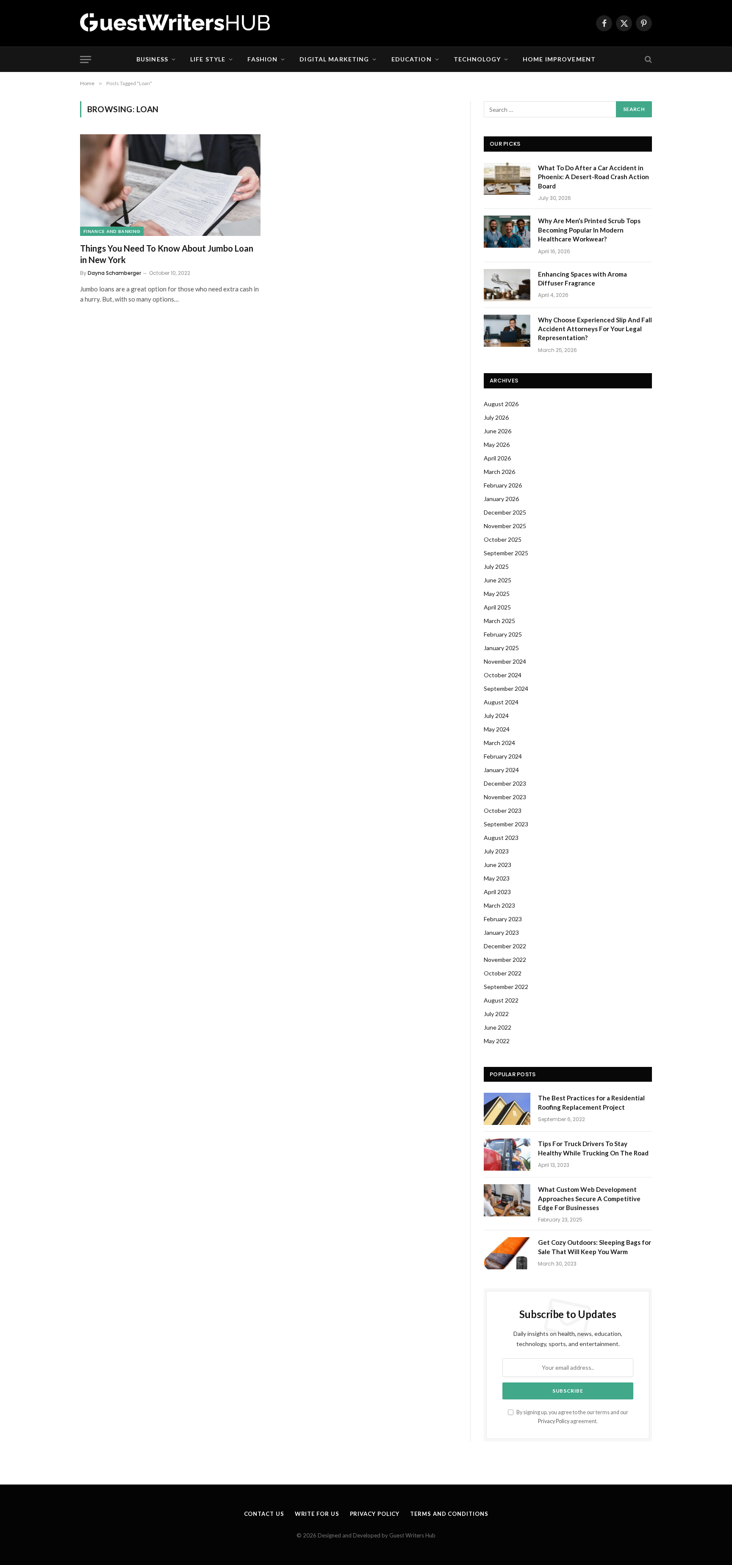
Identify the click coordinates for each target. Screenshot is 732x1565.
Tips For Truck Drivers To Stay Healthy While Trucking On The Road (593, 1148)
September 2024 (506, 688)
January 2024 (501, 769)
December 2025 (505, 512)
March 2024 (499, 742)
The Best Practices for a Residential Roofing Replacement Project (591, 1102)
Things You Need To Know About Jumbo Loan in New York (166, 254)
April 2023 (497, 891)
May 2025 (497, 593)
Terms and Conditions (449, 1513)
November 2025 (505, 525)
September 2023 (506, 824)
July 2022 (496, 1013)
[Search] (647, 59)
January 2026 (501, 498)
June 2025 (497, 580)
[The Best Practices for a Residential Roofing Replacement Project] (507, 1109)
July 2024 (496, 715)
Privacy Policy (553, 1421)
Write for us (317, 1513)
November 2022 (505, 959)
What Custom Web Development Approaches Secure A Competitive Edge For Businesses (589, 1198)
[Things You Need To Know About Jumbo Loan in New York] (170, 185)
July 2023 (496, 851)
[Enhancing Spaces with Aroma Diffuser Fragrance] (507, 285)
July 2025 (496, 566)
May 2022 (497, 1040)
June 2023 (497, 864)
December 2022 (505, 946)
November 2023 (505, 797)
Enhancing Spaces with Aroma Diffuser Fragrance (582, 278)
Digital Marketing (334, 59)
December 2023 (505, 783)
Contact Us (264, 1513)
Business (152, 59)
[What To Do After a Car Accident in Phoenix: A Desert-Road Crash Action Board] (507, 179)
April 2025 (497, 607)
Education (411, 59)
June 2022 (497, 1027)
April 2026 (497, 458)
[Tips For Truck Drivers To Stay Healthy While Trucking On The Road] (507, 1154)
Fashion (262, 59)
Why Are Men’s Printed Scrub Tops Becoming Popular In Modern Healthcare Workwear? (589, 230)
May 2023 (497, 878)
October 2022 (502, 973)
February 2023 (503, 918)
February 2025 (503, 634)
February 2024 (503, 756)
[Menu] (85, 59)
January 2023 (501, 932)
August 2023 (501, 837)
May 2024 (497, 729)
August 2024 (501, 702)
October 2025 (502, 539)
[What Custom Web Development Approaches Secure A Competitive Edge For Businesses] (507, 1200)
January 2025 (501, 647)
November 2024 (505, 661)
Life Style (207, 59)
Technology (477, 59)
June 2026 (497, 431)
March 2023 (499, 905)
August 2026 (501, 403)
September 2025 (506, 553)
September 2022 (506, 986)
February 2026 (503, 485)
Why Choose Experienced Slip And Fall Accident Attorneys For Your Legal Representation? (595, 329)
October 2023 (502, 810)
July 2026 (496, 417)
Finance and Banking (111, 231)
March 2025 (499, 620)
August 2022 (501, 1000)
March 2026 (499, 471)
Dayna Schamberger (114, 273)
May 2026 (497, 444)
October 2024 (502, 675)
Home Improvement (559, 59)
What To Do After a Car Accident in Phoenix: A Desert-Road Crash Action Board (593, 177)
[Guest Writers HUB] (175, 23)
